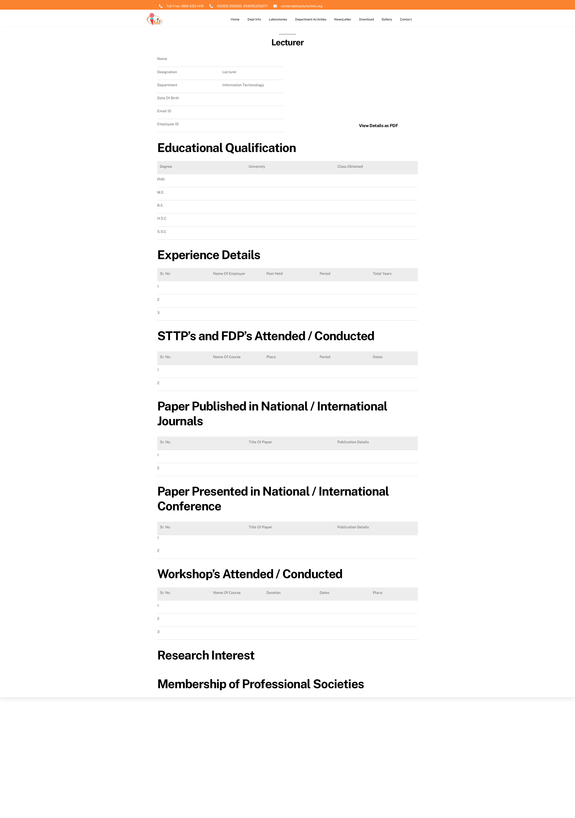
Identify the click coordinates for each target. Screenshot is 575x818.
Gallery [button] (387, 19)
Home (235, 19)
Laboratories (278, 19)
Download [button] (366, 19)
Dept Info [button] (254, 19)
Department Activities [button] (310, 19)
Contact (406, 19)
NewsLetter (342, 19)
